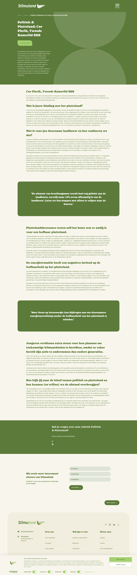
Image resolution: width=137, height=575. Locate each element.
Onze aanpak (49, 548)
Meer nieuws (111, 502)
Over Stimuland (50, 538)
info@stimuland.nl (27, 531)
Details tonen (88, 572)
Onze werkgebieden (106, 548)
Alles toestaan (121, 559)
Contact (102, 543)
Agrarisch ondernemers (79, 538)
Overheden (76, 548)
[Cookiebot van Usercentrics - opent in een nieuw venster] (13, 572)
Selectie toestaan (120, 564)
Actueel (25, 15)
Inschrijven (75, 487)
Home (19, 15)
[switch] (50, 572)
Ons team (48, 543)
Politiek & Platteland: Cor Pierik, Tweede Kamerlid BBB (48, 15)
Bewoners (75, 543)
